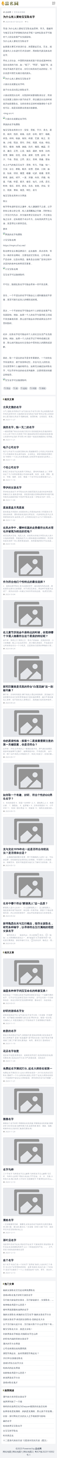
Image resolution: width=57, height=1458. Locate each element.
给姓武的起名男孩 (11, 1367)
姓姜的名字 (9, 1031)
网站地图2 (28, 1451)
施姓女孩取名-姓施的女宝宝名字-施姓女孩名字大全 (27, 1314)
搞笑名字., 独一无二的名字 (18, 427)
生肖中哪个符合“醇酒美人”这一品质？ (25, 903)
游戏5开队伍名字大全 (13, 1363)
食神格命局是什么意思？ (14, 1304)
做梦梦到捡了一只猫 (12, 1401)
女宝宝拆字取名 (10, 1430)
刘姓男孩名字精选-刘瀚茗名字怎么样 (20, 1333)
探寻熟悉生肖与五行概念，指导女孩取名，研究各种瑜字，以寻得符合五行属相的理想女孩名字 (28, 927)
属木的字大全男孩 (11, 1343)
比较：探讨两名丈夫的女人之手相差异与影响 (24, 1416)
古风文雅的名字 (12, 407)
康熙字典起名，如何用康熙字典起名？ (21, 1353)
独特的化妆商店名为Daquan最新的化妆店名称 (25, 1406)
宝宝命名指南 (19, 12)
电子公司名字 (11, 447)
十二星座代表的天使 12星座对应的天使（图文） (25, 1440)
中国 (34, 388)
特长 (43, 388)
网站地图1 (17, 1451)
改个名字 (8, 1260)
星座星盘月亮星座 (13, 507)
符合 (8, 388)
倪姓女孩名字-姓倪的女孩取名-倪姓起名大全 (24, 1319)
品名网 (8, 12)
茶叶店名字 (9, 1240)
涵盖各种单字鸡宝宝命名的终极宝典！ (25, 990)
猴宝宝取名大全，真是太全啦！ (18, 1329)
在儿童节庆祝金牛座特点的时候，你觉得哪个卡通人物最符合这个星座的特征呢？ (28, 634)
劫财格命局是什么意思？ (14, 1372)
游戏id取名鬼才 (10, 1382)
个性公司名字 (11, 467)
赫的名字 (7, 1421)
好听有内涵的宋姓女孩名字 (15, 1338)
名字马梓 (8, 1169)
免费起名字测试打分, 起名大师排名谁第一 (27, 1068)
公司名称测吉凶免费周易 (14, 1348)
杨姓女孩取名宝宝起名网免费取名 (19, 1290)
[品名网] (9, 3)
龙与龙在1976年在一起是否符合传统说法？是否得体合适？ (26, 851)
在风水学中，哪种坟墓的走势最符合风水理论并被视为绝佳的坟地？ (28, 529)
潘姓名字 (8, 1220)
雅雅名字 (8, 1119)
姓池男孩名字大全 (11, 1377)
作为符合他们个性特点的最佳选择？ (24, 581)
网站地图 (7, 1451)
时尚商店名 (8, 1435)
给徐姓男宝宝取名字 (12, 1425)
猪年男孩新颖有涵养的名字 (15, 1309)
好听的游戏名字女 (13, 1011)
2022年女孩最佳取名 (13, 1358)
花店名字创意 (11, 1051)
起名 (25, 388)
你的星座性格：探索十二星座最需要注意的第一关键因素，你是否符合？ (28, 742)
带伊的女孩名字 (12, 487)
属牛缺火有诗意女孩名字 (14, 1396)
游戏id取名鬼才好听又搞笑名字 (17, 1295)
